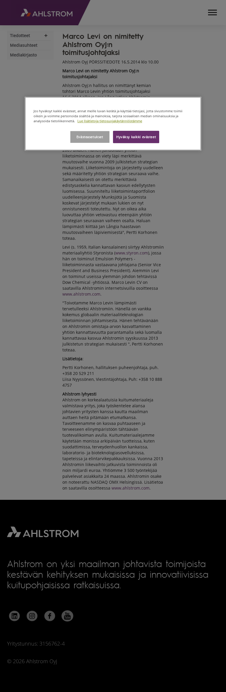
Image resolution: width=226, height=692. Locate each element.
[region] (113, 123)
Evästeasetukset (90, 137)
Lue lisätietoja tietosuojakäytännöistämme (109, 121)
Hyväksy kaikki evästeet (136, 137)
